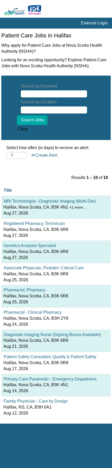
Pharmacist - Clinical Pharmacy (33, 312)
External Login (94, 23)
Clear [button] (23, 129)
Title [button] (8, 190)
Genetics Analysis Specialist (30, 245)
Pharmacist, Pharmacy (24, 290)
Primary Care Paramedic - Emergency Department (50, 379)
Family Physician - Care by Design (36, 401)
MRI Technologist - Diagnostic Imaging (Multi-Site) (50, 201)
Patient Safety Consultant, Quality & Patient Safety (50, 357)
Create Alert (45, 155)
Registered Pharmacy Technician (34, 223)
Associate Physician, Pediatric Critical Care (44, 268)
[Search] (92, 10)
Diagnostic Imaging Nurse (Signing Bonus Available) (52, 334)
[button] (105, 10)
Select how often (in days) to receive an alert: (47, 147)
